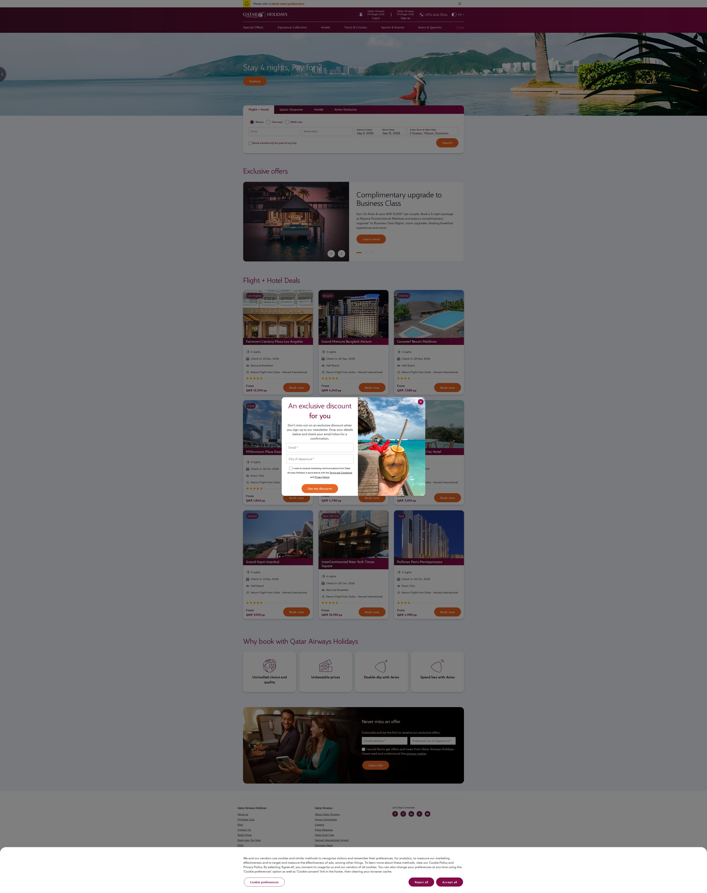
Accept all (449, 882)
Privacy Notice (322, 477)
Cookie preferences (264, 882)
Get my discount (320, 488)
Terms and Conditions (341, 472)
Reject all (421, 882)
